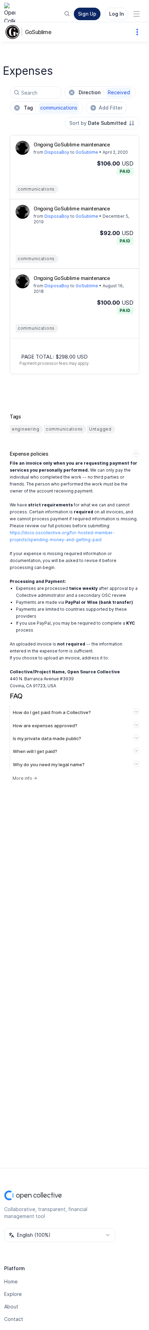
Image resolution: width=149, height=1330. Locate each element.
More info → (24, 778)
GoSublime (38, 32)
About (11, 1306)
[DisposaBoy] (22, 148)
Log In (116, 14)
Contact (13, 1319)
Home (11, 1281)
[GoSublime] (14, 32)
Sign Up (87, 14)
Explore (13, 1294)
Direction (104, 92)
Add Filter (110, 108)
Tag (50, 108)
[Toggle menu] (136, 14)
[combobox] (102, 123)
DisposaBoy (56, 152)
